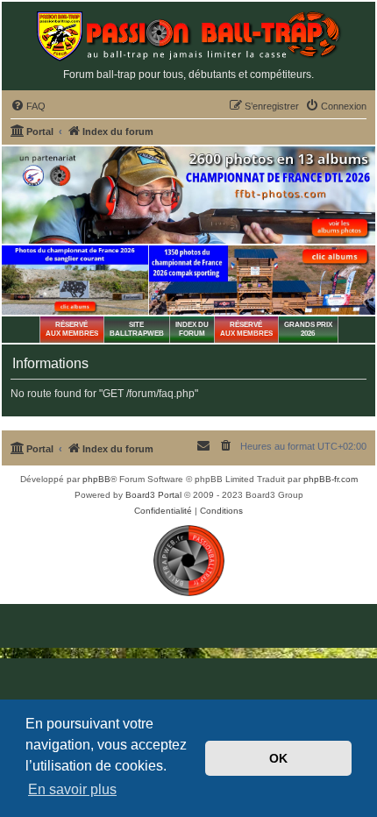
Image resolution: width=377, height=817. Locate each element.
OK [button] (278, 758)
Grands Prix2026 (308, 329)
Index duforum (192, 329)
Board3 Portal (153, 495)
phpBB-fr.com (330, 479)
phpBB (96, 479)
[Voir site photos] (188, 195)
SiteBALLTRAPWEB (137, 329)
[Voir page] (75, 280)
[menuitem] (28, 106)
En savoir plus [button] (72, 789)
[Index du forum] (188, 36)
